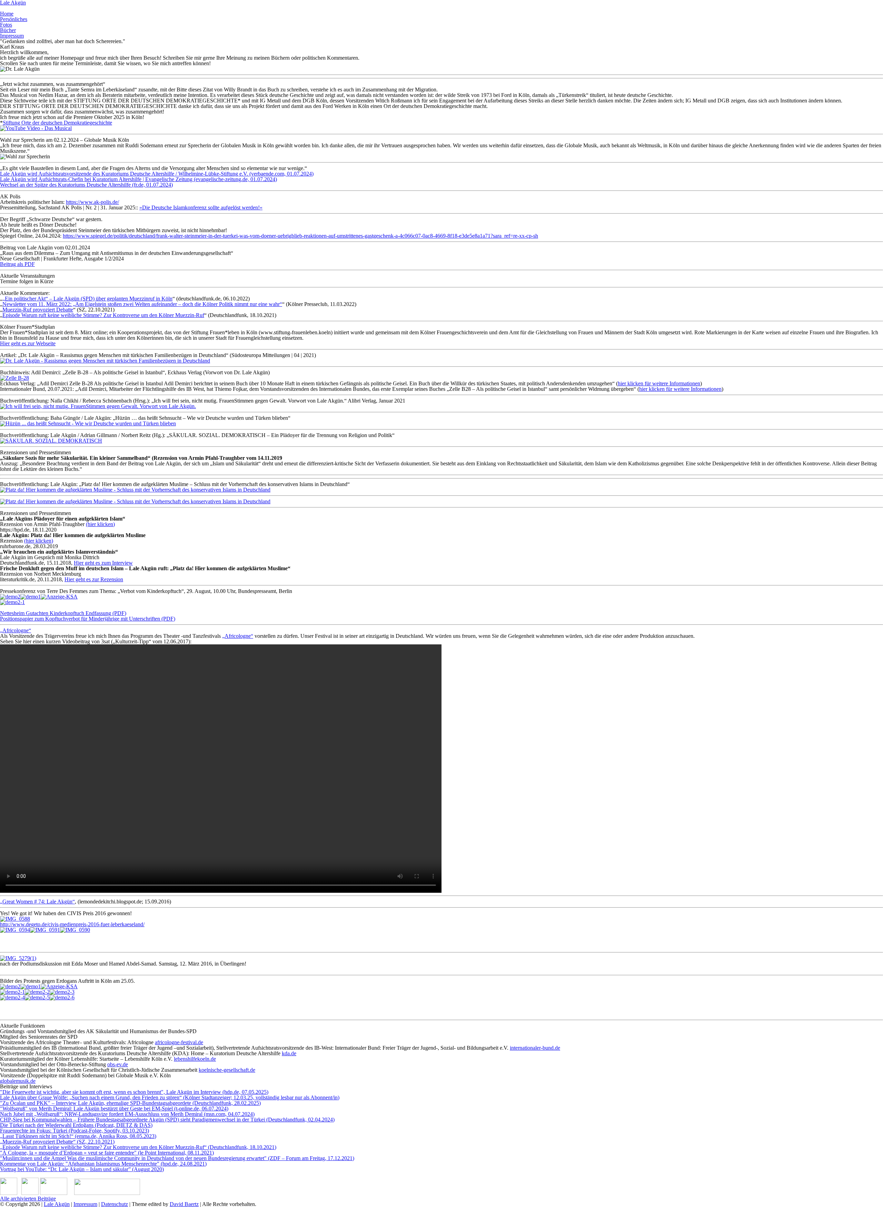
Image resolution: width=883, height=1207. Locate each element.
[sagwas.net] (53, 1193)
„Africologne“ (15, 630)
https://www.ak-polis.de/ (92, 202)
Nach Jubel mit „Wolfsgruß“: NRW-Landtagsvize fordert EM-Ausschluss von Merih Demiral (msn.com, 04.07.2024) (127, 1114)
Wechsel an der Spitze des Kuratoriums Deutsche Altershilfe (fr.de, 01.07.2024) (86, 185)
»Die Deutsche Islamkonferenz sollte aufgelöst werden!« (200, 207)
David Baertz (184, 1204)
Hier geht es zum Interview (103, 563)
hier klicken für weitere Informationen (659, 383)
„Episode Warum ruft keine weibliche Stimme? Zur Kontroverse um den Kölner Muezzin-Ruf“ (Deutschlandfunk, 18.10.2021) (138, 1147)
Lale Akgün (57, 1204)
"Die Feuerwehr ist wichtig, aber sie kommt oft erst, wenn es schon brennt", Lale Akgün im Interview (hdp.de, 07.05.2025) (134, 1092)
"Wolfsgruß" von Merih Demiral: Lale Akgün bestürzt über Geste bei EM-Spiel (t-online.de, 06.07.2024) (114, 1108)
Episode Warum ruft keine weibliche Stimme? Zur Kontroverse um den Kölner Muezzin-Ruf (103, 315)
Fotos (6, 25)
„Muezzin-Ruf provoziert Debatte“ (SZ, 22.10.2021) (57, 1142)
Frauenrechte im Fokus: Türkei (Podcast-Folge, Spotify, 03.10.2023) (74, 1131)
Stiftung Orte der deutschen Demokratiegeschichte (57, 123)
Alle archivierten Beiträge (28, 1198)
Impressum (12, 36)
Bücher (8, 30)
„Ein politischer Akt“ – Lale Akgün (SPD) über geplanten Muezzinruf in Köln (87, 298)
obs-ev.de (117, 1064)
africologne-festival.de (179, 1042)
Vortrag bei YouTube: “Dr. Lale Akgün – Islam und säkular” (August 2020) (82, 1169)
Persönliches (13, 19)
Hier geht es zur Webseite (28, 343)
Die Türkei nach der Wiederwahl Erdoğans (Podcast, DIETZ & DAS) (76, 1125)
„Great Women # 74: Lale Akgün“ (37, 901)
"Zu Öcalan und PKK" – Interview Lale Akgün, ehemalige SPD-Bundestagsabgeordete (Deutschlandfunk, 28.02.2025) (130, 1103)
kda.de (289, 1053)
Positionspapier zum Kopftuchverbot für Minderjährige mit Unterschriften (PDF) (87, 619)
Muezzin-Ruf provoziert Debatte (37, 310)
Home (6, 14)
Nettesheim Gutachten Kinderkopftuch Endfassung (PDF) (63, 613)
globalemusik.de (18, 1081)
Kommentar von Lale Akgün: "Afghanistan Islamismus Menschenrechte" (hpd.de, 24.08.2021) (103, 1164)
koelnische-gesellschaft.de (227, 1070)
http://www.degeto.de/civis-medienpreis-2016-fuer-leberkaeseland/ (72, 924)
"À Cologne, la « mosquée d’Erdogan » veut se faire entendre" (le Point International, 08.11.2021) (107, 1153)
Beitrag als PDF (17, 264)
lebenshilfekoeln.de (195, 1059)
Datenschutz (114, 1204)
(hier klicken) (100, 524)
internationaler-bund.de (535, 1048)
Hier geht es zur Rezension (94, 579)
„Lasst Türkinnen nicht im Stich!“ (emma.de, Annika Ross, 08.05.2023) (78, 1136)
